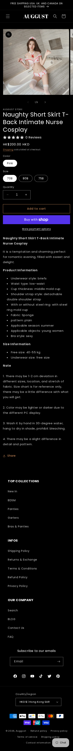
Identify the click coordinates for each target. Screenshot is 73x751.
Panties (13, 509)
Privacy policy (59, 730)
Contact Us (16, 628)
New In (12, 491)
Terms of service (27, 736)
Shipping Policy (19, 551)
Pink (10, 163)
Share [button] (11, 456)
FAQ (11, 637)
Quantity (8, 187)
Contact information (38, 742)
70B (10, 178)
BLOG (11, 619)
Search (13, 610)
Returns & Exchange (22, 560)
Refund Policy (18, 577)
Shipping (8, 149)
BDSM (12, 500)
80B (25, 178)
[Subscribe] (59, 661)
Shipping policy (50, 736)
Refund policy (39, 730)
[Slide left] (28, 102)
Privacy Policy (18, 586)
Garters (13, 518)
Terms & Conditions (22, 568)
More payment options (36, 229)
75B (41, 178)
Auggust (21, 730)
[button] (8, 16)
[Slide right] (45, 102)
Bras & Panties (18, 526)
